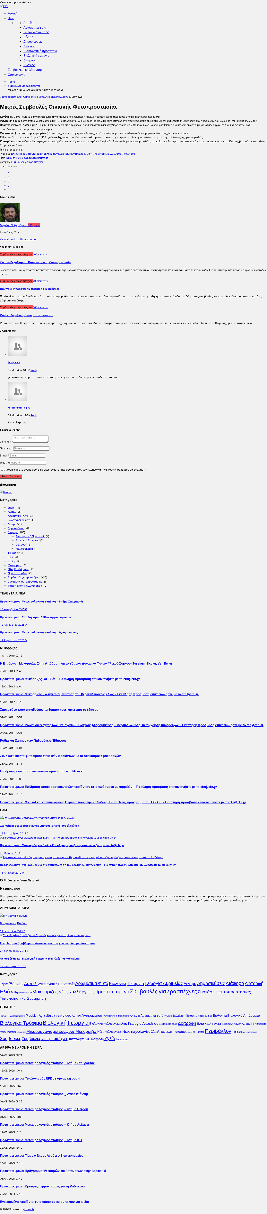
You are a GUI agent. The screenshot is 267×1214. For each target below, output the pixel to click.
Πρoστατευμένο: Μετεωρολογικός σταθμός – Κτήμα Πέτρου (44, 1109)
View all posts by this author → (18, 239)
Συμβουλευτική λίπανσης (25, 69)
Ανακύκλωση (92, 1015)
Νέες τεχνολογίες (136, 1031)
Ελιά (10, 557)
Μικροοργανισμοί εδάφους (50, 1031)
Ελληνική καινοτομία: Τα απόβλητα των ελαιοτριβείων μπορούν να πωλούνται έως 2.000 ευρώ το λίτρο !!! (73, 154)
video (67, 1015)
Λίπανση (236, 1024)
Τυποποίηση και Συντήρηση (25, 586)
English (12, 507)
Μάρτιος (11, 1032)
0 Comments (40, 254)
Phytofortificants (16, 1016)
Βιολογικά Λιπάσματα (243, 1015)
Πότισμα (236, 1032)
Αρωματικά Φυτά (18, 516)
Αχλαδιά (168, 1016)
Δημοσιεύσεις (32, 41)
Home (11, 81)
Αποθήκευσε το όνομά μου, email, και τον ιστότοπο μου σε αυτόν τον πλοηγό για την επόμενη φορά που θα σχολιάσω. (75, 469)
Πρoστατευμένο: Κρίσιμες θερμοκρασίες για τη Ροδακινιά (42, 1186)
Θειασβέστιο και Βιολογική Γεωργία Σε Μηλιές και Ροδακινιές (40, 958)
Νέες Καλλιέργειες (18, 569)
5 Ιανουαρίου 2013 (11, 931)
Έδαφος (29, 65)
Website (5, 462)
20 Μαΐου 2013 (9, 853)
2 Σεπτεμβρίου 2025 (12, 609)
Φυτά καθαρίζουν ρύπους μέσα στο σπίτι (26, 315)
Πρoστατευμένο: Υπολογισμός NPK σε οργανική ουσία (35, 617)
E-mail (4, 455)
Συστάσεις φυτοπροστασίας (25, 581)
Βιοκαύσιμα (205, 1016)
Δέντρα (28, 36)
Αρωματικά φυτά (34, 27)
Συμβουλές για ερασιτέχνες (24, 86)
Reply (33, 370)
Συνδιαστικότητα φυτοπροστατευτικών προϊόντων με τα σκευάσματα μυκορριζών (60, 755)
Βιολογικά (220, 1015)
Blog (11, 18)
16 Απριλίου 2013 (11, 872)
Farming (3, 1015)
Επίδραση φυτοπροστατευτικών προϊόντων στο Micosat (42, 771)
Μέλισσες (21, 1032)
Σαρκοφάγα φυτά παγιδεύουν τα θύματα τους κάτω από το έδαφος (49, 709)
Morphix (29, 1209)
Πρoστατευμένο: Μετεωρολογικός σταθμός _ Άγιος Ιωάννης (39, 632)
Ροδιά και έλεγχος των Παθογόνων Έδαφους (33, 740)
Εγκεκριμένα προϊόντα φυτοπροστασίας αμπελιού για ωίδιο (44, 1201)
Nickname (6, 448)
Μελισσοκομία (24, 549)
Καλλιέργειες (213, 1023)
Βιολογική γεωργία (36, 55)
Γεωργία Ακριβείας (19, 520)
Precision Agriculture (40, 1015)
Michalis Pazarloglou (19, 407)
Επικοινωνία (16, 74)
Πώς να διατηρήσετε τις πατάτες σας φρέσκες (29, 289)
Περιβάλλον (218, 1031)
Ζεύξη (11, 561)
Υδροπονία (122, 1039)
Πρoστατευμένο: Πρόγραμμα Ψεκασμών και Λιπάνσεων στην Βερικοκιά (53, 1170)
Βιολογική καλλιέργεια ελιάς (108, 1023)
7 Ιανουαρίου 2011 (11, 97)
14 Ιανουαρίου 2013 (12, 966)
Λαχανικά (248, 1023)
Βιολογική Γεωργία (27, 540)
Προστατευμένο (17, 573)
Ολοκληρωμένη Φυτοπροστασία (173, 1031)
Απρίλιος (135, 1016)
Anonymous (14, 362)
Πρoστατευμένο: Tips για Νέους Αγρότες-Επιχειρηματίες (41, 1155)
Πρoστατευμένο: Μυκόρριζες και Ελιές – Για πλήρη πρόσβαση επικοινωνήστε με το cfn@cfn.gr (70, 678)
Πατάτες (200, 1032)
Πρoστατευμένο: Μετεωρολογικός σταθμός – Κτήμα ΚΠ (41, 1139)
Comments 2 (30, 97)
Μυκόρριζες (15, 565)
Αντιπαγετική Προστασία (30, 536)
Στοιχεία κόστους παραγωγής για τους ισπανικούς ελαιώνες (39, 825)
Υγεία (109, 1038)
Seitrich (58, 1016)
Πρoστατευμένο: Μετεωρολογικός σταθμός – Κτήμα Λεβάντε (45, 1124)
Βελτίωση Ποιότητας (186, 1015)
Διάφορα (29, 46)
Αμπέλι (28, 22)
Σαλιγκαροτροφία (249, 1032)
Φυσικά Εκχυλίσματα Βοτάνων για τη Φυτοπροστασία (35, 262)
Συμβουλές (10, 1038)
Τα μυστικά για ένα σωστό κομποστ (27, 158)
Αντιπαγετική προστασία (40, 51)
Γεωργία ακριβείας (36, 32)
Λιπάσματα (260, 1024)
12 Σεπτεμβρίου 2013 (13, 833)
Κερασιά (226, 1024)
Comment (6, 441)
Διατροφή (30, 60)
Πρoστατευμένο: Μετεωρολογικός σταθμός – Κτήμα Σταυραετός (41, 601)
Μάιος (3, 1032)
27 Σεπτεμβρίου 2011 (13, 951)
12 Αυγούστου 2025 (12, 624)
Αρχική (12, 13)
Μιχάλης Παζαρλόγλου (52, 97)
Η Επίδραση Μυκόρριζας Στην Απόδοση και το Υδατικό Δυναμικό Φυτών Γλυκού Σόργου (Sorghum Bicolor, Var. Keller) (86, 663)
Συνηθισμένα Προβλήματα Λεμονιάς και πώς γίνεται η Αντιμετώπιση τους (48, 943)
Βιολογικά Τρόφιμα (21, 1023)
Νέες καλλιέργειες (109, 1031)
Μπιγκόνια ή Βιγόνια (13, 923)
